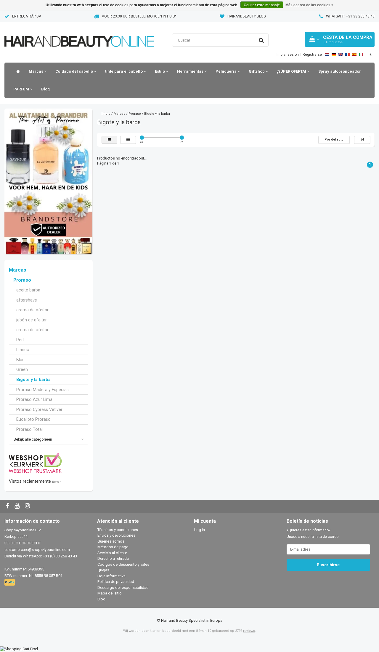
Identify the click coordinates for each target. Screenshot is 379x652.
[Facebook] (8, 506)
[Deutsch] (334, 54)
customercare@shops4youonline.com (37, 549)
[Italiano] (361, 54)
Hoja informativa (111, 576)
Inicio (106, 114)
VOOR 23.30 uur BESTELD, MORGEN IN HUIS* (139, 16)
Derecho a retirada (113, 558)
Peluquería (226, 71)
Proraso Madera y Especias (42, 389)
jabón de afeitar (31, 320)
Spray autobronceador (339, 71)
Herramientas (190, 71)
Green (22, 369)
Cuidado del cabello (74, 71)
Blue (20, 359)
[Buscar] (261, 40)
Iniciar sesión (288, 54)
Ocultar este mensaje (262, 5)
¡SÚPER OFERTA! (292, 71)
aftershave (26, 300)
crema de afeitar (32, 309)
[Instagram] (28, 506)
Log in (199, 529)
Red (20, 339)
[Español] (354, 54)
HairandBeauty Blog (246, 16)
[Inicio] (16, 71)
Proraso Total (29, 429)
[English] (340, 54)
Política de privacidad (115, 581)
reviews (249, 631)
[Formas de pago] (10, 582)
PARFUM (21, 89)
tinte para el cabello (124, 71)
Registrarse (312, 54)
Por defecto (334, 139)
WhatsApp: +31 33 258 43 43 (350, 16)
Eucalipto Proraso (33, 419)
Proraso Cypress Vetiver (39, 409)
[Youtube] (18, 506)
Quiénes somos (110, 541)
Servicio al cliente (112, 553)
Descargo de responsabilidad (123, 587)
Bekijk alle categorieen (33, 439)
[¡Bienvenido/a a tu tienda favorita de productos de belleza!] (79, 34)
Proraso (22, 280)
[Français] (347, 54)
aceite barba (28, 290)
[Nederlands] (327, 54)
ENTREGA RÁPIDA (26, 16)
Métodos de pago (113, 547)
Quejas (103, 570)
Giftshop (257, 71)
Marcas (36, 71)
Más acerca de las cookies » (309, 5)
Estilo (160, 71)
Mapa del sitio (109, 593)
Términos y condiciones (117, 529)
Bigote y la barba (33, 379)
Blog (45, 89)
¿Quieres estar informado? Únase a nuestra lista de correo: (313, 533)
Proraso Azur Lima (34, 399)
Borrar (56, 481)
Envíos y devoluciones (116, 535)
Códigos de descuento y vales (123, 564)
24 (362, 139)
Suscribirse (328, 564)
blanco (22, 349)
